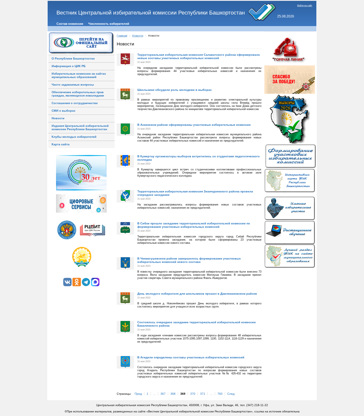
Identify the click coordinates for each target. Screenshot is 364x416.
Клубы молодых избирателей (74, 136)
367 (163, 393)
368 (172, 393)
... (154, 393)
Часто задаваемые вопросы (73, 84)
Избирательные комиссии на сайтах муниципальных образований (79, 75)
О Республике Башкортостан (73, 58)
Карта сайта (61, 144)
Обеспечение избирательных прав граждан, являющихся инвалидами (78, 93)
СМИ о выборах (63, 110)
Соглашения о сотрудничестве (75, 103)
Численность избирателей (108, 23)
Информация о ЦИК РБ (69, 66)
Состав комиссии (69, 23)
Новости (58, 118)
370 (192, 393)
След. (231, 393)
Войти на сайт (304, 5)
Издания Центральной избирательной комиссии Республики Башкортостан (80, 127)
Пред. (139, 393)
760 (219, 393)
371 (202, 393)
